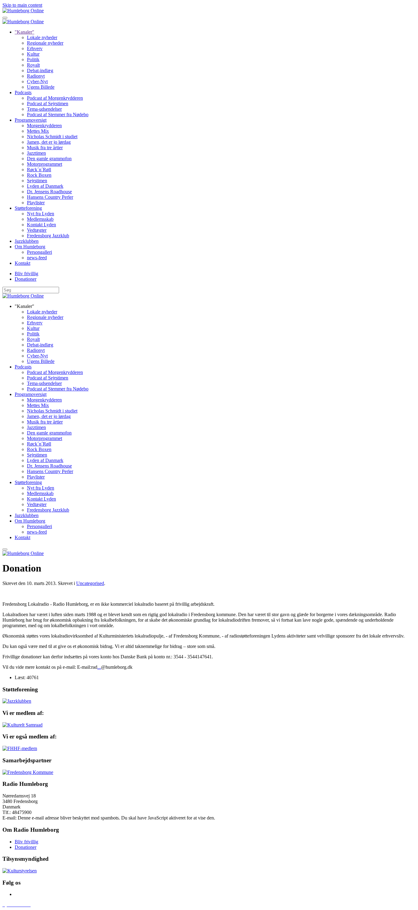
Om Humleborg (30, 246)
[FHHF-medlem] (19, 748)
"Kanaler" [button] (24, 306)
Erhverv (35, 48)
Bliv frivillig (26, 273)
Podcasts (23, 92)
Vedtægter (37, 230)
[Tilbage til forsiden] (23, 10)
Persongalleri (39, 252)
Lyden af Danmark (45, 186)
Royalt (33, 65)
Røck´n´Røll (39, 169)
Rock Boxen (39, 175)
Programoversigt (31, 120)
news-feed (37, 257)
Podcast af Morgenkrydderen (55, 98)
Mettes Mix (38, 131)
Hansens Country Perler (50, 197)
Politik (33, 59)
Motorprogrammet (44, 164)
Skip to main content (22, 5)
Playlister (36, 202)
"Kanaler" (24, 32)
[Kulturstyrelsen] (19, 870)
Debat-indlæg (40, 70)
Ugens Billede (40, 87)
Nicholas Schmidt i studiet (52, 136)
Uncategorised (90, 583)
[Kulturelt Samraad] (22, 724)
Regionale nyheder (45, 43)
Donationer (25, 279)
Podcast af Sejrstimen (47, 103)
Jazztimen (36, 153)
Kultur (33, 54)
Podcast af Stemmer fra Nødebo (57, 114)
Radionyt (36, 76)
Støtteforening (28, 208)
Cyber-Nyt (37, 81)
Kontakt (22, 263)
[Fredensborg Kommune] (27, 772)
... (99, 667)
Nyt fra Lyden (40, 213)
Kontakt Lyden (41, 224)
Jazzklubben (27, 241)
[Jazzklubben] (16, 701)
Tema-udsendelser (44, 109)
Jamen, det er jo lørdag (49, 142)
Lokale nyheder (42, 37)
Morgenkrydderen (44, 125)
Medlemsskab (40, 219)
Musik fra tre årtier (45, 147)
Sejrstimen (37, 180)
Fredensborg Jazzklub (48, 235)
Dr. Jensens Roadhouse (49, 191)
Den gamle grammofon (49, 158)
